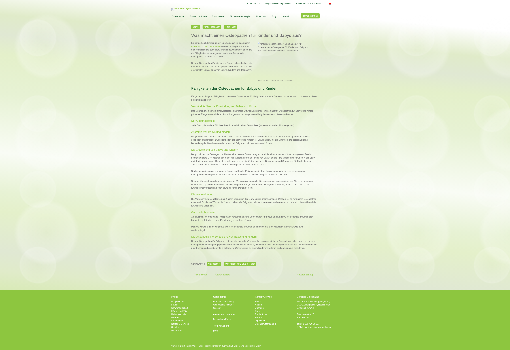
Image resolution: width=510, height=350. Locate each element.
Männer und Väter (179, 311)
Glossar (216, 308)
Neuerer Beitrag (305, 274)
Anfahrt (258, 305)
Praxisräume (261, 314)
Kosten (258, 317)
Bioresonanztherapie (240, 16)
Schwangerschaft (179, 308)
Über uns (259, 308)
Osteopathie (178, 16)
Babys (196, 27)
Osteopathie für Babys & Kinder (240, 264)
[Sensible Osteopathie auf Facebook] (298, 335)
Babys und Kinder (198, 16)
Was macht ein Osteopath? (225, 301)
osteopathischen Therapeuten (206, 46)
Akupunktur (176, 330)
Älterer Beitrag (222, 274)
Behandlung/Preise (222, 319)
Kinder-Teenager (212, 27)
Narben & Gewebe (180, 324)
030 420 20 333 (253, 3)
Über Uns (261, 16)
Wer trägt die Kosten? (223, 305)
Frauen (174, 305)
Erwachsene (217, 16)
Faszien (175, 317)
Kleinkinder (230, 27)
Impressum (260, 321)
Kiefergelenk (177, 321)
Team (257, 311)
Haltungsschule (178, 314)
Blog (274, 16)
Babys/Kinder (177, 301)
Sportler (175, 327)
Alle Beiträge (200, 274)
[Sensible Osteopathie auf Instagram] (303, 335)
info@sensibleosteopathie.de (277, 3)
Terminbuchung (310, 16)
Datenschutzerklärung (265, 324)
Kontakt (286, 16)
